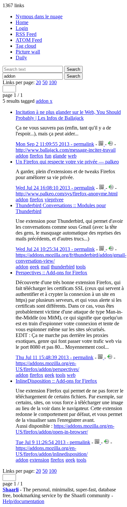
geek (34, 266)
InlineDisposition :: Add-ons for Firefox (56, 381)
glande (59, 156)
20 (38, 82)
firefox (36, 156)
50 (45, 82)
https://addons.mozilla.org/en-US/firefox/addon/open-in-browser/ (65, 429)
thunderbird (63, 266)
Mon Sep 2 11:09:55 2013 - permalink (55, 144)
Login (22, 28)
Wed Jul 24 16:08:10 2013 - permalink (55, 188)
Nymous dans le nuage (39, 16)
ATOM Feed (29, 40)
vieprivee (54, 199)
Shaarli (11, 489)
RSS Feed (26, 34)
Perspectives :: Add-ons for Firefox (51, 272)
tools (81, 266)
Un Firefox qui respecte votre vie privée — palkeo (67, 161)
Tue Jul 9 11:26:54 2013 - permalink (53, 442)
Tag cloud (26, 46)
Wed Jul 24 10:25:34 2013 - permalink (55, 249)
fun (48, 156)
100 (53, 82)
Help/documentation (23, 501)
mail (45, 266)
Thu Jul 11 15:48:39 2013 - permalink (54, 357)
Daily (21, 57)
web (72, 156)
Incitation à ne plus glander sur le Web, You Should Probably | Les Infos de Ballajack (68, 115)
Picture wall (28, 51)
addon (44, 101)
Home (22, 22)
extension (39, 460)
